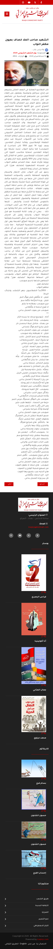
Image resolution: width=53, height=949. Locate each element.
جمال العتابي (39, 690)
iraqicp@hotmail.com (38, 527)
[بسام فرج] (33, 768)
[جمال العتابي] (33, 666)
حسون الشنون (38, 816)
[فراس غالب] (46, 50)
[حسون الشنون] (33, 799)
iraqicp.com (43, 940)
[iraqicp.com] (29, 14)
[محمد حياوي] (33, 714)
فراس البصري (39, 597)
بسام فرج (41, 783)
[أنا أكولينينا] (33, 619)
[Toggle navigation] (6, 14)
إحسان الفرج (39, 873)
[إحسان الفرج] (33, 859)
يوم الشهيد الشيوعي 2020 (24, 53)
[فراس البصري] (33, 573)
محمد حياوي (40, 738)
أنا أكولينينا (40, 641)
